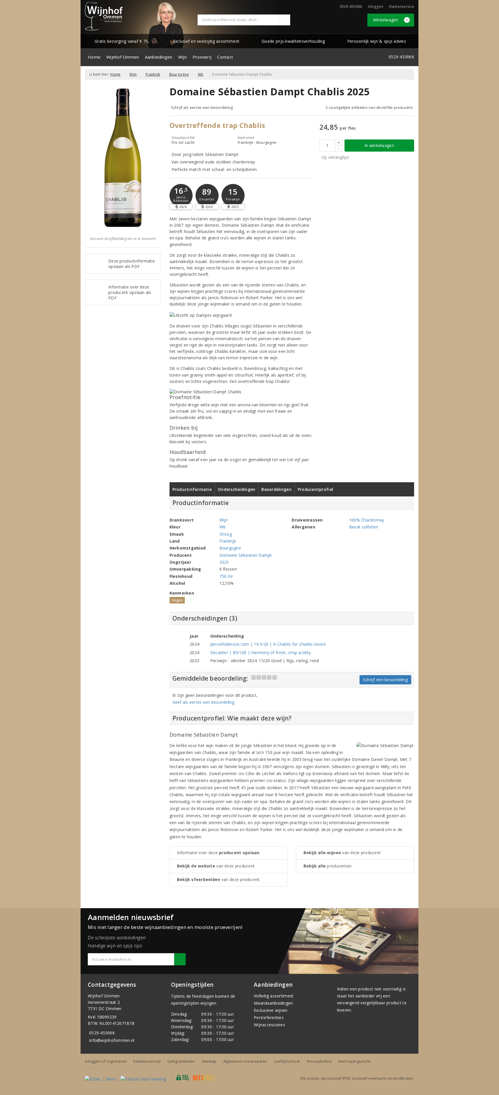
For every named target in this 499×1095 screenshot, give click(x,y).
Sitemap (209, 1061)
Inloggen (375, 6)
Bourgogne (179, 74)
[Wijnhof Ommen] (104, 16)
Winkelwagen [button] (390, 20)
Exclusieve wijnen (271, 1010)
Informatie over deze (218, 852)
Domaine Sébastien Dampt (245, 555)
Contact (225, 57)
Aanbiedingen (158, 57)
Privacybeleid (319, 1061)
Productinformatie (192, 489)
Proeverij (202, 57)
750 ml (226, 576)
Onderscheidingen (236, 489)
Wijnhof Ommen (122, 57)
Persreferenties (269, 1017)
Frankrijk (153, 74)
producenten (327, 866)
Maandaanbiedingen (273, 1003)
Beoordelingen (276, 489)
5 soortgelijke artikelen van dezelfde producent (369, 107)
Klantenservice (401, 6)
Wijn (182, 57)
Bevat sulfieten (363, 527)
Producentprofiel (315, 489)
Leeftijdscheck (287, 1061)
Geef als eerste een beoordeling (203, 702)
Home (94, 57)
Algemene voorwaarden (245, 1061)
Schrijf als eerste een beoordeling (202, 107)
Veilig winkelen (181, 1061)
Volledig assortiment (273, 996)
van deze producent (216, 866)
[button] (181, 195)
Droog (225, 534)
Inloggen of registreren (106, 1061)
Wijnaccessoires (269, 1024)
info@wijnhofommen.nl (111, 1040)
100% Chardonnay (366, 520)
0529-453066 (102, 1033)
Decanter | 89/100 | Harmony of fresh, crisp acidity (260, 652)
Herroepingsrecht (354, 1061)
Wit (200, 74)
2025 (224, 562)
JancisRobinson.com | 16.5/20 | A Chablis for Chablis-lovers (268, 644)
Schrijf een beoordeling (385, 679)
